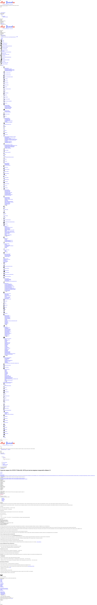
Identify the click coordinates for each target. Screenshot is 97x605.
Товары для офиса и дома (88, 475)
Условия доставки (2, 592)
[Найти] (1, 7)
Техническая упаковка (27, 475)
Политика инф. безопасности (4, 588)
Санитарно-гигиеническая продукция (19, 475)
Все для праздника (32, 475)
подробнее (11, 598)
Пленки (3, 475)
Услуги (1, 580)
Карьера (1, 585)
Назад (5, 457)
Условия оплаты (2, 591)
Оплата (3, 500)
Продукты (73, 475)
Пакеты (1, 475)
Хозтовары (41, 475)
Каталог (1, 579)
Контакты (1, 586)
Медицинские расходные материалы (48, 475)
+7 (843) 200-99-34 (2, 12)
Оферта (1, 589)
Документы (1, 584)
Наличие (3, 498)
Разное (3, 476)
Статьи (1, 581)
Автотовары (83, 475)
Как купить (3, 499)
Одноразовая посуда (7, 475)
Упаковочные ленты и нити (56, 475)
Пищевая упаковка (12, 475)
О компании (1, 583)
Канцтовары (61, 475)
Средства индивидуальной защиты (67, 475)
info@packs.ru (2, 23)
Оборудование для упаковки (78, 475)
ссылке (10, 567)
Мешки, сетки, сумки (37, 475)
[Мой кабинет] (0, 447)
